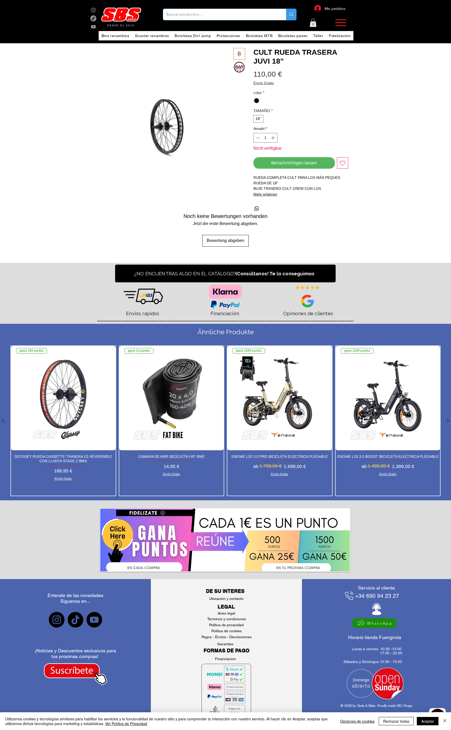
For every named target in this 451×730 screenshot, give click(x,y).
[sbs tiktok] (75, 620)
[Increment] (273, 137)
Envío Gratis (263, 83)
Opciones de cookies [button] (357, 721)
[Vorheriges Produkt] (3, 421)
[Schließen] (445, 721)
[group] (225, 420)
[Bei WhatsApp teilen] (257, 208)
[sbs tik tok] (93, 18)
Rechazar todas (396, 721)
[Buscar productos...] (291, 14)
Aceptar (427, 721)
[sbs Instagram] (93, 10)
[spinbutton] (265, 137)
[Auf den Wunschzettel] (342, 163)
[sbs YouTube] (93, 27)
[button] (313, 23)
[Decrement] (257, 137)
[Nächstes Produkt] (448, 421)
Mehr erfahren (265, 194)
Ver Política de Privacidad (126, 723)
